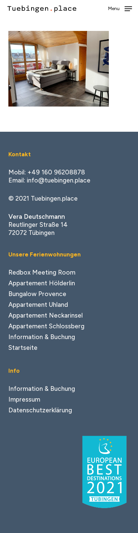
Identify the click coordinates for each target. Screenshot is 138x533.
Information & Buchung (41, 337)
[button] (120, 8)
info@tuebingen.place (58, 180)
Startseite (23, 348)
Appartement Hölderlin (41, 283)
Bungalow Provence (37, 294)
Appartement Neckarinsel (45, 315)
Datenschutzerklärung (40, 410)
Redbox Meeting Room (41, 272)
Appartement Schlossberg (46, 326)
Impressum (24, 399)
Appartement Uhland (38, 305)
